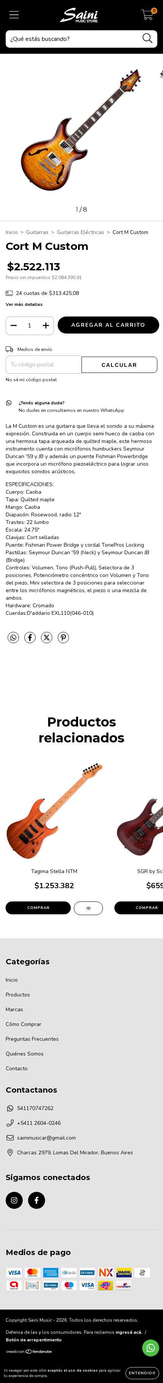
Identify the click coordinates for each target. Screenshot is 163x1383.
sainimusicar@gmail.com (46, 1137)
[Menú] (14, 15)
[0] (147, 17)
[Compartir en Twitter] (47, 640)
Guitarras (37, 232)
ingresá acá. (129, 1332)
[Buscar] (148, 38)
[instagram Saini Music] (14, 1200)
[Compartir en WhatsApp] (13, 638)
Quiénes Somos (25, 1053)
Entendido (142, 1373)
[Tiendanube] (29, 1353)
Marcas (14, 1009)
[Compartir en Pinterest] (63, 640)
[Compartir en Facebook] (30, 640)
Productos (18, 994)
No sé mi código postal (31, 380)
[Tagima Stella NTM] (88, 908)
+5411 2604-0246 (39, 1123)
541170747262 (35, 1108)
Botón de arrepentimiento (34, 1340)
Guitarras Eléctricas (80, 232)
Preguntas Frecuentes (32, 1039)
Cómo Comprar (23, 1024)
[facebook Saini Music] (36, 1200)
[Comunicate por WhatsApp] (150, 1347)
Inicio (12, 232)
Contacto (17, 1068)
